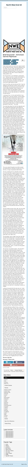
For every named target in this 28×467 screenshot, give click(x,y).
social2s (8, 367)
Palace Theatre (9, 453)
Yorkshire (6, 415)
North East (6, 410)
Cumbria (5, 401)
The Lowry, (8, 452)
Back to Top (24, 464)
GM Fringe (6, 393)
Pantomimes (6, 398)
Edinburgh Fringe (7, 392)
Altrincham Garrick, (7, 59)
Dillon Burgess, (15, 59)
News (5, 380)
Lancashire (6, 406)
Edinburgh (6, 403)
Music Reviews (7, 397)
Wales (5, 414)
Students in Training (7, 389)
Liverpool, (8, 446)
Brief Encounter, (7, 61)
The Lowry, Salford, (10, 450)
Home (6, 377)
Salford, (7, 445)
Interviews (6, 382)
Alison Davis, (15, 62)
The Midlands (6, 411)
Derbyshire (6, 402)
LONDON (6, 407)
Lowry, (7, 444)
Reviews (6, 387)
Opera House (8, 449)
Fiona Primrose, (7, 64)
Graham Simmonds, (7, 62)
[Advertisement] (14, 24)
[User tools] (23, 60)
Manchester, (8, 448)
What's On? (6, 383)
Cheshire (5, 400)
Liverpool (5, 409)
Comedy (5, 394)
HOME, (7, 454)
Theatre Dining (8, 423)
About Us (5, 379)
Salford (5, 413)
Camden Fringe (7, 391)
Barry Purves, (13, 64)
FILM (5, 396)
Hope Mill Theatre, (9, 455)
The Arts (5, 416)
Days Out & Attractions (9, 421)
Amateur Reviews (8, 385)
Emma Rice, (13, 61)
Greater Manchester (7, 405)
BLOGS (6, 418)
